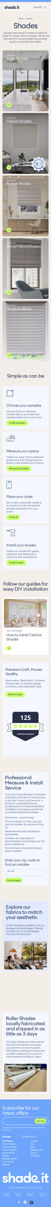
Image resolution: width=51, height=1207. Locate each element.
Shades (6, 1136)
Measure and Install (37, 1151)
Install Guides (16, 562)
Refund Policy (18, 1195)
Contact (34, 1141)
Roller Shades (8, 1144)
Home (21, 19)
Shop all (13, 516)
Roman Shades (9, 1149)
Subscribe (40, 1121)
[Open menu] (45, 7)
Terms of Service (43, 1195)
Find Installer (14, 880)
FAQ (32, 1144)
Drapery (26, 1136)
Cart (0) (37, 7)
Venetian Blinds (9, 1158)
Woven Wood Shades (8, 1154)
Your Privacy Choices (8, 1163)
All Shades (7, 1141)
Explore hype (15, 694)
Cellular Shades (9, 1147)
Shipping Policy (30, 1195)
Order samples (17, 422)
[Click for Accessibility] (31, 1203)
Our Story (35, 1155)
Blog (33, 1147)
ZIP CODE (10, 871)
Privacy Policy (7, 1195)
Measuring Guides (19, 468)
